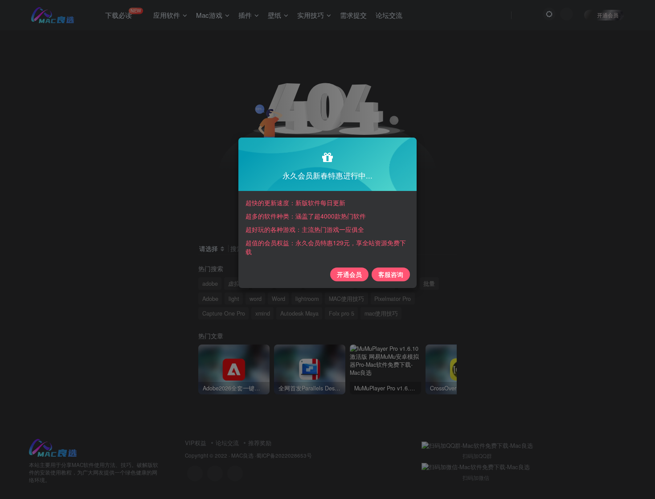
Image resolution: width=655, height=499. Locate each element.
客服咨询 (390, 274)
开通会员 (349, 274)
